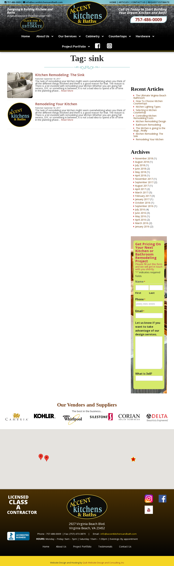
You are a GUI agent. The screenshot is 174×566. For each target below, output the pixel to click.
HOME (113, 2)
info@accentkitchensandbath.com (44, 2)
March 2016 (141, 223)
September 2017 (144, 182)
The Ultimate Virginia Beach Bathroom (149, 96)
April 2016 (140, 219)
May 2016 (140, 216)
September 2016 (144, 206)
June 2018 (140, 168)
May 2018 (140, 172)
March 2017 (141, 192)
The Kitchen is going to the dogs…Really (149, 129)
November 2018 (144, 158)
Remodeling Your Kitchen (56, 104)
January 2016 (142, 226)
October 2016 (142, 202)
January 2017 (142, 199)
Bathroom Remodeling (148, 124)
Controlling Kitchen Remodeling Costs (144, 117)
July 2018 (140, 165)
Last (152, 292)
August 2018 (142, 161)
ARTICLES (124, 2)
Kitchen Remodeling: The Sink (59, 75)
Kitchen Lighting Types (148, 106)
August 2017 (142, 185)
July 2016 (140, 209)
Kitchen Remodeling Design (151, 121)
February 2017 (143, 195)
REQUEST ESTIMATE (158, 2)
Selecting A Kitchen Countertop (145, 111)
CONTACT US (138, 2)
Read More (67, 90)
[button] (46, 458)
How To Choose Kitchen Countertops (148, 102)
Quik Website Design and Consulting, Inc (103, 562)
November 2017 (144, 178)
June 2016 (140, 212)
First (138, 292)
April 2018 (140, 175)
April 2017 (140, 189)
